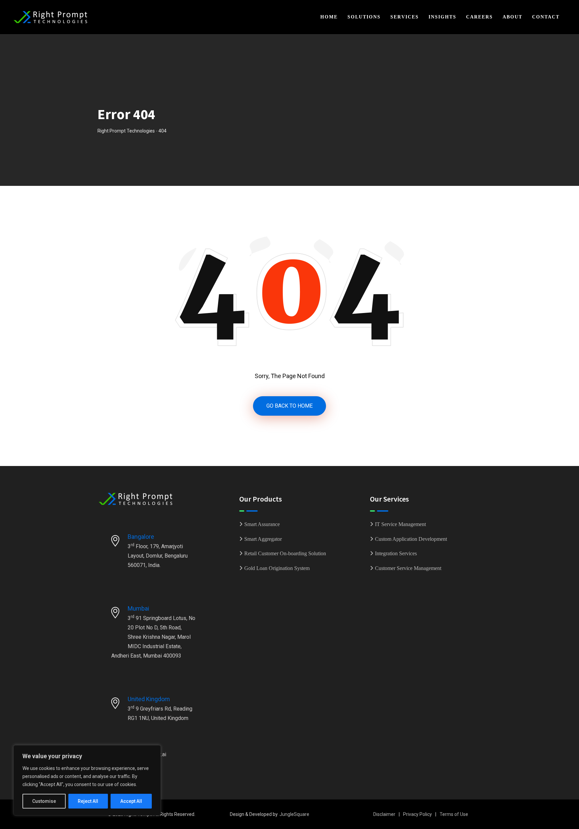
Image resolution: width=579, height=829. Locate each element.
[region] (87, 780)
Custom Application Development (411, 539)
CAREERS (479, 16)
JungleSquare (294, 814)
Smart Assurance (262, 524)
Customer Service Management (408, 568)
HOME (329, 16)
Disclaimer (384, 814)
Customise (44, 801)
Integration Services (396, 553)
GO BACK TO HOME (289, 406)
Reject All (88, 801)
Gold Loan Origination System (277, 568)
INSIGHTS (442, 16)
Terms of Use (454, 814)
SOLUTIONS (364, 16)
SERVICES (404, 16)
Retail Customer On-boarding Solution (285, 553)
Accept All (131, 801)
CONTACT (546, 16)
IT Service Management (400, 524)
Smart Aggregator (263, 539)
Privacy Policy (417, 814)
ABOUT (512, 16)
